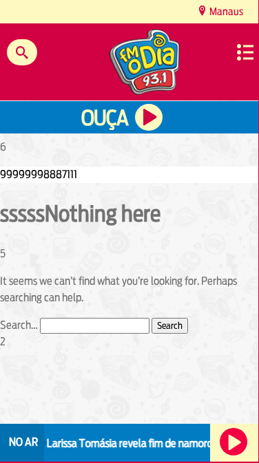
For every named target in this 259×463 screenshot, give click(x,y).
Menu (245, 52)
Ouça (104, 118)
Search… (19, 325)
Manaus (225, 11)
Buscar (22, 52)
